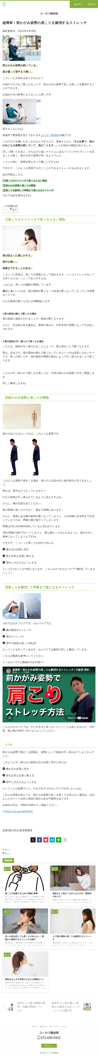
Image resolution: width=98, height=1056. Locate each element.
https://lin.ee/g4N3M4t (19, 811)
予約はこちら (48, 1046)
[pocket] (45, 839)
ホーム (34, 1026)
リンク (64, 1026)
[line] (58, 839)
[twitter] (33, 839)
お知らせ (43, 1026)
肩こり (7, 849)
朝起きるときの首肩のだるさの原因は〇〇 (24, 979)
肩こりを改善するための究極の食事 (21, 893)
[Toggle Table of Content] (13, 210)
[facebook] (39, 839)
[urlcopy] (65, 839)
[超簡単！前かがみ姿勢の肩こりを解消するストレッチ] (52, 839)
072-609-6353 (50, 1038)
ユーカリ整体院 (49, 13)
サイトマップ (53, 1026)
